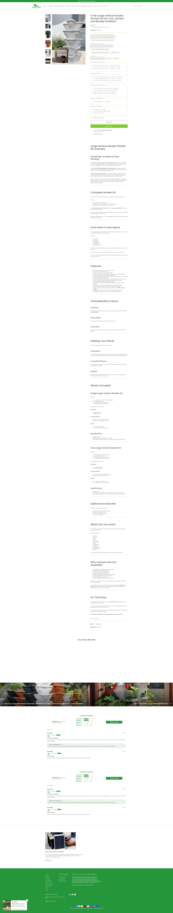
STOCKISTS (50, 6)
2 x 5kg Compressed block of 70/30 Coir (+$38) (107, 78)
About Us (47, 876)
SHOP (44, 6)
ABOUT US (90, 6)
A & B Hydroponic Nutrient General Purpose (102, 46)
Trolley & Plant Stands (97, 85)
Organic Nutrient (115, 52)
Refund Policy (48, 882)
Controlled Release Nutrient (102, 111)
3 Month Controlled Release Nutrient (100, 49)
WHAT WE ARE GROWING (81, 6)
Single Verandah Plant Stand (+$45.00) (105, 91)
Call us (46, 889)
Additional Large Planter (98, 62)
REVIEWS (73, 6)
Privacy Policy (48, 880)
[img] (50, 733)
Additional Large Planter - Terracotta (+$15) (107, 67)
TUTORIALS (67, 6)
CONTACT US (97, 6)
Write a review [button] (114, 722)
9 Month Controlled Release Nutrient (100, 52)
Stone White (108, 58)
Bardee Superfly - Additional (102, 101)
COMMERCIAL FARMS (59, 6)
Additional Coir (95, 73)
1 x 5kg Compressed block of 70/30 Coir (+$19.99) (108, 76)
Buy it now (109, 126)
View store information (98, 133)
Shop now (48, 860)
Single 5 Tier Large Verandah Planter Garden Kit (103, 36)
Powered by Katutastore (98, 908)
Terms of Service (49, 884)
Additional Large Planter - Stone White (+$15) (107, 68)
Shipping (98, 27)
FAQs (102, 6)
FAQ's (46, 888)
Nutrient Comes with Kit (97, 43)
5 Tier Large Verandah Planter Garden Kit (102, 34)
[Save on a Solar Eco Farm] (60, 840)
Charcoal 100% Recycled (97, 58)
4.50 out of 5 (62, 721)
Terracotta (116, 58)
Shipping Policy (48, 886)
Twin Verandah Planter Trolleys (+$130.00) (106, 89)
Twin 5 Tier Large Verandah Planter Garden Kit (102, 40)
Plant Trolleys (62, 879)
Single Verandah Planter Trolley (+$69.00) (106, 88)
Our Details (47, 878)
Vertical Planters (62, 877)
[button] (94, 30)
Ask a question (95, 618)
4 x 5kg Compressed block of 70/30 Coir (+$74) (107, 80)
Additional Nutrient (96, 106)
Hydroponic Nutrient (100, 109)
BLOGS (105, 6)
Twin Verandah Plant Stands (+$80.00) (105, 93)
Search (46, 874)
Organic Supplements (97, 98)
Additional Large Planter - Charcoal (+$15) (106, 65)
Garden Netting (62, 880)
